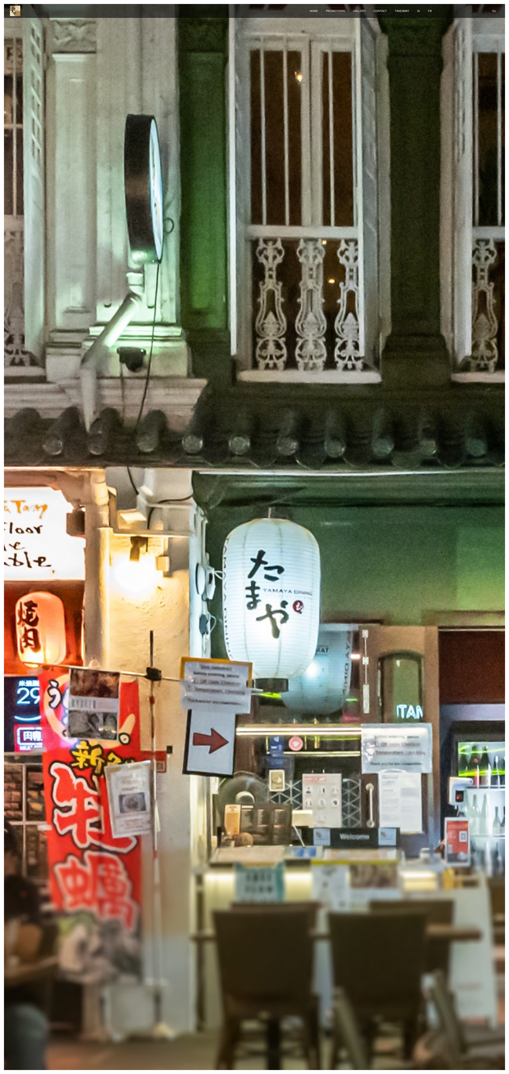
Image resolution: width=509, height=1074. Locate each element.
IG (418, 11)
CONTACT (380, 11)
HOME (314, 11)
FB (430, 11)
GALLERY (359, 11)
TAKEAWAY (402, 11)
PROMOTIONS (335, 11)
